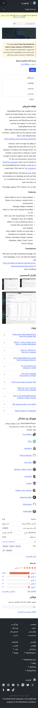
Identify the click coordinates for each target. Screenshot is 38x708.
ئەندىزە (15, 635)
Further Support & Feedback (25, 411)
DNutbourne (27, 504)
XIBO (30, 441)
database (9, 550)
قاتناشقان (14, 642)
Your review (31, 591)
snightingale (27, 511)
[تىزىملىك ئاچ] (3, 3)
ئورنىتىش (31, 88)
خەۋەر (34, 628)
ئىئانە (15, 649)
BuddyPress (30, 671)
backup (12, 546)
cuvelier (29, 483)
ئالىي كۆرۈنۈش (31, 556)
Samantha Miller (26, 497)
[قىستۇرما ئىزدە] (14, 23)
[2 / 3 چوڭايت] (15, 281)
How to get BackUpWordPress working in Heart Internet (24, 397)
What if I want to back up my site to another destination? (25, 343)
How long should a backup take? (23, 382)
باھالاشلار (31, 83)
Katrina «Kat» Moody (24, 490)
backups (5, 546)
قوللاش (31, 99)
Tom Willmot (25, 64)
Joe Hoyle (28, 462)
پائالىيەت (15, 646)
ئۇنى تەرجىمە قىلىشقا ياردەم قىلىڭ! (13, 15)
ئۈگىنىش (33, 642)
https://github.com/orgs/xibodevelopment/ (20, 139)
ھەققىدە (33, 624)
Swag (15, 653)
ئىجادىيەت (30, 94)
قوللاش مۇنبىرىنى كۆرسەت (26, 612)
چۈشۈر (32, 70)
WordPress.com (29, 660)
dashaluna (28, 448)
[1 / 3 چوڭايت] (33, 281)
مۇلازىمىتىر (32, 632)
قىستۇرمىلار (14, 632)
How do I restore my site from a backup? (28, 351)
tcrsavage (28, 476)
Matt (33, 663)
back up (18, 546)
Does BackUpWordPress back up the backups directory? (24, 359)
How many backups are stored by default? (27, 375)
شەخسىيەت (32, 635)
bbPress (32, 667)
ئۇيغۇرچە (28, 680)
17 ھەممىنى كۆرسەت (8, 541)
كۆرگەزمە (14, 624)
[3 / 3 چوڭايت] (33, 294)
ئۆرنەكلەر (15, 628)
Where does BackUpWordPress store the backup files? (24, 335)
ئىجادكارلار (32, 649)
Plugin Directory (30, 9)
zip (4, 550)
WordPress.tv (30, 653)
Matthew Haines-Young (23, 469)
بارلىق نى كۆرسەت (8, 591)
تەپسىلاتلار (30, 78)
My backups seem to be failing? (24, 404)
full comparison (30, 168)
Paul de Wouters (26, 455)
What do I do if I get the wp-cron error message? (27, 389)
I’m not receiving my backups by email (28, 367)
